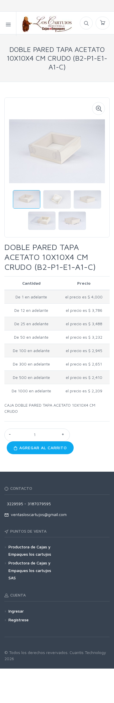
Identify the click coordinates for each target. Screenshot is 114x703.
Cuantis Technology (88, 652)
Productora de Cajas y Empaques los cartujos (29, 550)
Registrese (18, 619)
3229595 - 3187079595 (27, 503)
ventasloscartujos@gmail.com (37, 514)
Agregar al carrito (42, 447)
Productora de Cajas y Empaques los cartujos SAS (29, 570)
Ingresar (16, 610)
